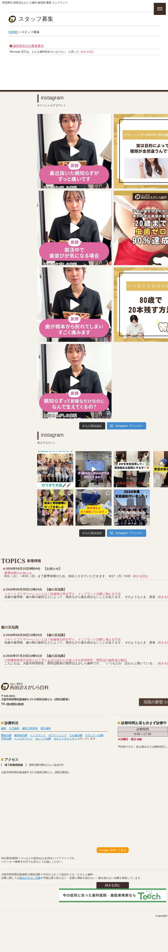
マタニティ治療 (94, 735)
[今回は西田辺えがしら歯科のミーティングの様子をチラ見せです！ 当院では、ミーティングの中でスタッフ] (93, 469)
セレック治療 (43, 738)
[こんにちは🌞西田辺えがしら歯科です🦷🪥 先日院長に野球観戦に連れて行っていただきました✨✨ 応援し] (55, 507)
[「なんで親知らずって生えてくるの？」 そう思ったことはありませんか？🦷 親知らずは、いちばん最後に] (74, 381)
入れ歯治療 (75, 735)
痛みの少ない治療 (29, 877)
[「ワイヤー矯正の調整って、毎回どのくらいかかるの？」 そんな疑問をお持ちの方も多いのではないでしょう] (74, 228)
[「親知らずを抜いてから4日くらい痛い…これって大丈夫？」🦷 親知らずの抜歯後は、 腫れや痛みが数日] (74, 151)
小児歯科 (14, 728)
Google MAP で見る (112, 850)
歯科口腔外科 (30, 728)
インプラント (38, 735)
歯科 (3, 728)
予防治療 (6, 738)
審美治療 (6, 735)
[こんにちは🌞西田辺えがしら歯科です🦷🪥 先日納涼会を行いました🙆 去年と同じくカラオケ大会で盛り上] (55, 469)
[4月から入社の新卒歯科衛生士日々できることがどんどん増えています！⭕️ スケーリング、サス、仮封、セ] (93, 507)
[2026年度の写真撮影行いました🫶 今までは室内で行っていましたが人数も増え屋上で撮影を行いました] (132, 507)
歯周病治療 (20, 735)
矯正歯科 (45, 728)
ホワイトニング (57, 735)
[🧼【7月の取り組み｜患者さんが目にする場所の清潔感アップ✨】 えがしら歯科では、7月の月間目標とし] (132, 469)
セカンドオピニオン (65, 738)
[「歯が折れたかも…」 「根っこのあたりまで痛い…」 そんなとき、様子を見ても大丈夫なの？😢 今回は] (74, 304)
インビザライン (23, 738)
